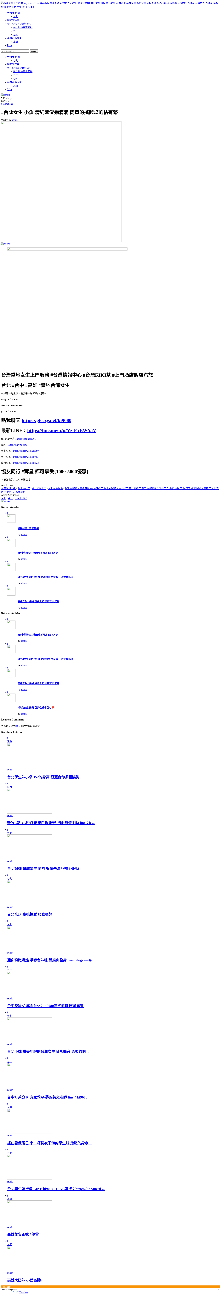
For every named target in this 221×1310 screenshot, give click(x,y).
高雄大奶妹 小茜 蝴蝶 (24, 1280)
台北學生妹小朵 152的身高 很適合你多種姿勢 (43, 777)
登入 (18, 726)
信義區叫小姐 (8, 488)
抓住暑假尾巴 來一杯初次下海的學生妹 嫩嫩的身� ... (49, 1143)
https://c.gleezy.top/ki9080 (25, 457)
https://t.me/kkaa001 (26, 438)
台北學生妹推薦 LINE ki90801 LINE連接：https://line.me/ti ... (56, 1189)
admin (15, 120)
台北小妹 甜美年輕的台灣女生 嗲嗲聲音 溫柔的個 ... (48, 1051)
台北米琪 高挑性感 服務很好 (29, 914)
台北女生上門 (39, 488)
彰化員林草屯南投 (22, 27)
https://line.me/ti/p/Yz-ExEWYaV (61, 430)
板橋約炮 (20, 492)
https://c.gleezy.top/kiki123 (26, 463)
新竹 (9, 45)
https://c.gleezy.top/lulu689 (26, 451)
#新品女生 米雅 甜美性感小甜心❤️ (36, 707)
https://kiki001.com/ (17, 444)
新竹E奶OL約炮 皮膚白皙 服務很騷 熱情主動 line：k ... (51, 823)
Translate (23, 1292)
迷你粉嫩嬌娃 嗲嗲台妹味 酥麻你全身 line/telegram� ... (51, 960)
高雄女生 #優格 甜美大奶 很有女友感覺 (38, 601)
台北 (15, 16)
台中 (15, 31)
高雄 (15, 41)
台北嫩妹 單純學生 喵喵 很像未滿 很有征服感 (43, 869)
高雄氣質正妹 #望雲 (23, 1234)
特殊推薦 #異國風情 (28, 528)
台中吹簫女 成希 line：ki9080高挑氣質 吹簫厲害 (45, 1006)
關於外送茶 (13, 20)
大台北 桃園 (13, 13)
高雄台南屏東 (14, 38)
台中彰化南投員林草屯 (19, 23)
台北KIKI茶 (24, 488)
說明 (9, 741)
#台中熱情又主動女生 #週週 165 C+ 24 (38, 553)
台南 (15, 34)
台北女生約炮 (55, 488)
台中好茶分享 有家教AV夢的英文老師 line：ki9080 (47, 1097)
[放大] (209, 251)
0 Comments (7, 104)
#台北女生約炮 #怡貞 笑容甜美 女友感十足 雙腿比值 (45, 577)
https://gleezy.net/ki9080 (46, 420)
